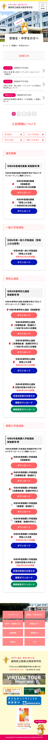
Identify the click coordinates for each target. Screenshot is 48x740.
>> (34, 114)
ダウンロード (24, 192)
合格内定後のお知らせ (24, 395)
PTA (34, 642)
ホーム (5, 45)
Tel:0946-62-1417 (16, 669)
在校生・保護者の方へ (12, 623)
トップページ (13, 614)
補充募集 (8, 134)
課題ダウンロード (24, 402)
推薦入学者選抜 (32, 140)
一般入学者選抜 (32, 134)
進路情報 (13, 633)
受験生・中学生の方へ (34, 614)
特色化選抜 (9, 140)
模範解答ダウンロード (24, 409)
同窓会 (12, 642)
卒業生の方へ (35, 623)
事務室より (34, 633)
